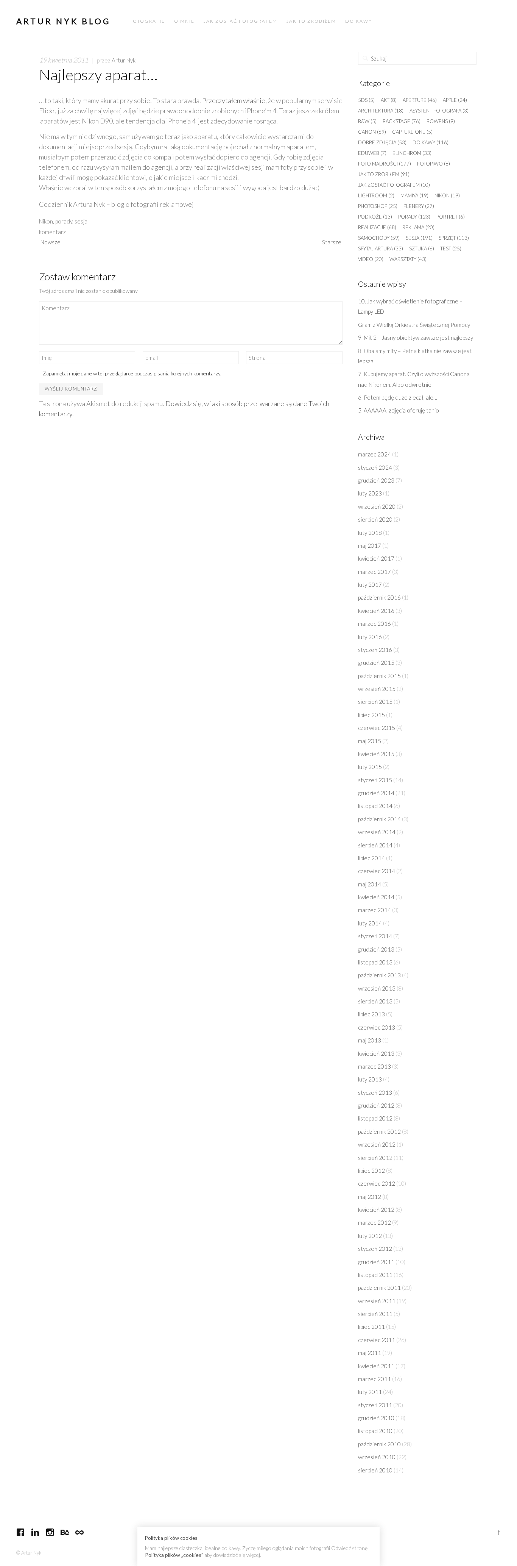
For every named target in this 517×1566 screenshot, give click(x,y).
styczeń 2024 (375, 467)
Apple (455, 100)
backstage (401, 121)
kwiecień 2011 (376, 1366)
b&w (367, 121)
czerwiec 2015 (376, 727)
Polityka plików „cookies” (174, 1555)
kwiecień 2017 (376, 558)
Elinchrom (411, 153)
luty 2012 (370, 1235)
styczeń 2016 (375, 649)
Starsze (331, 242)
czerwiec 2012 (376, 1183)
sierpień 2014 (375, 845)
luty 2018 (370, 532)
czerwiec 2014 (376, 870)
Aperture (420, 100)
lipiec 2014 (371, 858)
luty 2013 (370, 1079)
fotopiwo (433, 164)
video (370, 259)
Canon (372, 132)
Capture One (412, 132)
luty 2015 (370, 766)
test (450, 248)
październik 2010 (379, 1444)
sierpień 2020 (375, 519)
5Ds (366, 100)
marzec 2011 (374, 1378)
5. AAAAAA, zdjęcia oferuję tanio (398, 410)
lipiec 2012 (371, 1170)
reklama (418, 227)
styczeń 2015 (375, 780)
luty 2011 (370, 1391)
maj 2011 (369, 1352)
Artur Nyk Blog (63, 21)
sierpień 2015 (375, 701)
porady (63, 221)
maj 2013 (369, 1040)
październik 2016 (379, 597)
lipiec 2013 (371, 1014)
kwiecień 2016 (376, 610)
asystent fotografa (439, 111)
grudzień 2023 (376, 480)
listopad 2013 (375, 962)
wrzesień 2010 (377, 1456)
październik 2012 (379, 1131)
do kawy (430, 142)
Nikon (46, 221)
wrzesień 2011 (377, 1300)
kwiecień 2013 (376, 1053)
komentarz (52, 231)
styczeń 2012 (375, 1248)
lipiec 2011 (371, 1326)
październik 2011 (379, 1287)
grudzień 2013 (376, 949)
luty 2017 (370, 584)
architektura (380, 111)
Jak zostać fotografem (394, 185)
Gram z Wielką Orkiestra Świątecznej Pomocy (414, 324)
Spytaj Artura (380, 248)
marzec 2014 (374, 909)
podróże (375, 217)
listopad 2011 (375, 1274)
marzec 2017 (374, 571)
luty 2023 (370, 493)
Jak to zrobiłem (384, 174)
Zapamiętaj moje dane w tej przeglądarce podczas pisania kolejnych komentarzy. (132, 373)
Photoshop (377, 206)
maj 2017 (369, 545)
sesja (81, 221)
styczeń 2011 (375, 1405)
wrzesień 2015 (377, 688)
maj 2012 (369, 1196)
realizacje (377, 227)
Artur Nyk (123, 60)
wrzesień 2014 (377, 831)
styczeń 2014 (375, 936)
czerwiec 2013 (376, 1027)
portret (450, 217)
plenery (418, 206)
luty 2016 (370, 636)
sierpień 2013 (375, 1001)
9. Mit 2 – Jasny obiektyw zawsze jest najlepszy (416, 337)
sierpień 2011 (375, 1313)
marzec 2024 (374, 454)
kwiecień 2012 (376, 1209)
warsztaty (408, 259)
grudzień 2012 (376, 1105)
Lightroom (376, 195)
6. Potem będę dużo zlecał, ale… (397, 397)
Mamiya (414, 195)
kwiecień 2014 (376, 897)
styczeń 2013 (375, 1092)
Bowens (441, 121)
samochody (379, 238)
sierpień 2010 (375, 1470)
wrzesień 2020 (377, 506)
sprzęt (454, 238)
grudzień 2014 (376, 792)
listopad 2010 (375, 1430)
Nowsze (50, 242)
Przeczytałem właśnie (233, 100)
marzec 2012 (374, 1222)
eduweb (372, 153)
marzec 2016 (374, 623)
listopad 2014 (375, 805)
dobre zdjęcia (382, 142)
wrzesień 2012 (377, 1144)
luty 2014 (370, 923)
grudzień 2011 (376, 1261)
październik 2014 (379, 819)
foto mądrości (384, 164)
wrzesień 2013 (377, 988)
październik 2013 (379, 975)
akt (389, 100)
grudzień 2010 (376, 1417)
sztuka (421, 248)
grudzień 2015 (376, 662)
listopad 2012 (375, 1118)
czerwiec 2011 (376, 1339)
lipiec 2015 (371, 714)
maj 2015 (369, 741)
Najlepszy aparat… (98, 75)
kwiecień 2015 (376, 753)
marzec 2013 (374, 1066)
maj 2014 (369, 884)
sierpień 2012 (375, 1157)
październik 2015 (379, 675)
